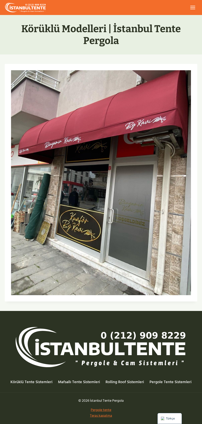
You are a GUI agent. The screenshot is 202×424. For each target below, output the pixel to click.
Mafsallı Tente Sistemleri (79, 382)
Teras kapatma (101, 415)
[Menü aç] (192, 7)
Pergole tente (101, 410)
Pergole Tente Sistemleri (171, 382)
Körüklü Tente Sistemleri (31, 382)
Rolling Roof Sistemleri (125, 382)
